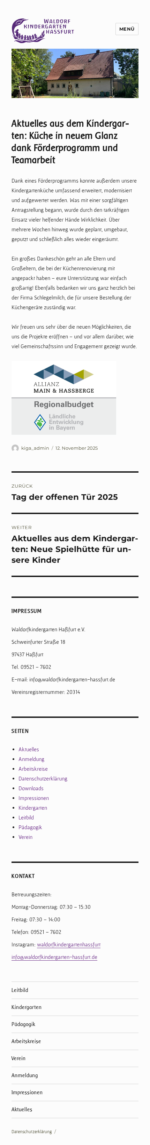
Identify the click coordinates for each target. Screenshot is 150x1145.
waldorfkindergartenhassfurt (68, 944)
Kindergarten (32, 807)
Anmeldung (31, 759)
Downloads (31, 788)
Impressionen (33, 798)
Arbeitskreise (33, 769)
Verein (25, 837)
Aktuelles (28, 749)
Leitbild (26, 817)
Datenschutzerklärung (42, 778)
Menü (127, 29)
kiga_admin (35, 448)
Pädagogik (30, 827)
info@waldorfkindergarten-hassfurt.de (54, 957)
